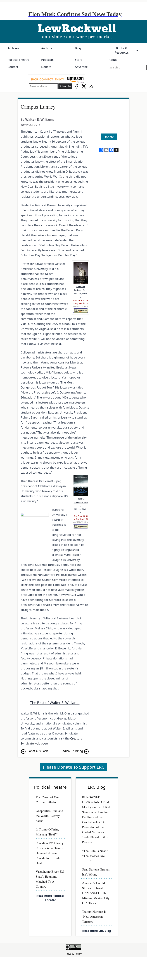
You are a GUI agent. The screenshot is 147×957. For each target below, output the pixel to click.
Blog (78, 48)
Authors (46, 48)
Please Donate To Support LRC (73, 767)
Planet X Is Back (37, 751)
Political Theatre (18, 60)
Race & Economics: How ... (81, 502)
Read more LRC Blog (96, 931)
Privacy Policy (74, 953)
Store (78, 60)
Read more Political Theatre (50, 898)
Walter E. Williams (39, 119)
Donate (46, 67)
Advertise (81, 67)
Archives (13, 48)
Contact (13, 67)
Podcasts (47, 60)
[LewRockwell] (73, 32)
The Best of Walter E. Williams (54, 702)
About (113, 60)
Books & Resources (122, 50)
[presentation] (56, 79)
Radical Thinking (72, 751)
